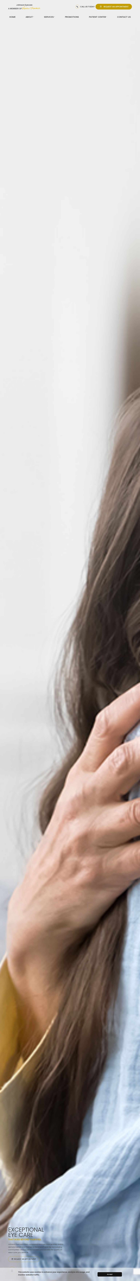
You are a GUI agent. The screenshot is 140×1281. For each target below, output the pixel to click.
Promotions (72, 16)
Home (12, 16)
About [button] (29, 16)
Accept (110, 1274)
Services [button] (49, 16)
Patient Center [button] (97, 16)
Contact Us (124, 16)
